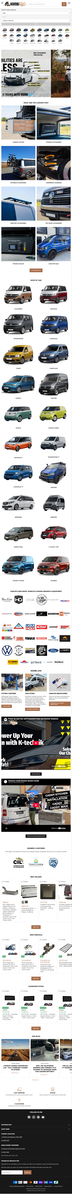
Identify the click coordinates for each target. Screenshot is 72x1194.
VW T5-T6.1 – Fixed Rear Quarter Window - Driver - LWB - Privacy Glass (29, 1016)
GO (36, 24)
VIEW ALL (36, 927)
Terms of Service (58, 1186)
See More (35, 1080)
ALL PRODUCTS (36, 270)
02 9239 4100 (5, 1140)
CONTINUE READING (32, 709)
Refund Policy (38, 1186)
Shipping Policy (48, 1186)
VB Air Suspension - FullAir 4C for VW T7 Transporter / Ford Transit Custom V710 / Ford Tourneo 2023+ (29, 966)
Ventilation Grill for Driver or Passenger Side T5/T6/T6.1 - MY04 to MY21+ (47, 907)
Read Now (14, 1073)
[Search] (64, 4)
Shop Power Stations (17, 85)
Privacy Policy (30, 1186)
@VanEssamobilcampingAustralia (36, 836)
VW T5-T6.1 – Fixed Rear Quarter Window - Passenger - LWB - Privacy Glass (10, 1016)
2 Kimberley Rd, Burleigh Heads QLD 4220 (13, 1149)
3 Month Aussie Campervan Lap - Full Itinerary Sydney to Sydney (15, 1068)
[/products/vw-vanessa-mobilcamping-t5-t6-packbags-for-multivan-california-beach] (29, 892)
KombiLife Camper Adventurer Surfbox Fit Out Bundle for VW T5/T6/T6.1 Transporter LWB (47, 968)
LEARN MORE (6, 706)
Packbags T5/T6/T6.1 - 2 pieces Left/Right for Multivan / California (29, 910)
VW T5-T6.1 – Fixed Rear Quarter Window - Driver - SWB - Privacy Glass (47, 1016)
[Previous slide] (6, 73)
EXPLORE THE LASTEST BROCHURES (57, 703)
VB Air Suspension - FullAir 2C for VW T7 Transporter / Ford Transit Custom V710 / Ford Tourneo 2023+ (10, 966)
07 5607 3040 (5, 1152)
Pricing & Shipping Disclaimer (16, 1186)
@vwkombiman (36, 774)
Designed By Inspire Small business (36, 1190)
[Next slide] (66, 73)
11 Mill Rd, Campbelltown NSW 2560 (11, 1137)
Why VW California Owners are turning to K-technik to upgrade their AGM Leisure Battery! (45, 1068)
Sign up (27, 1172)
